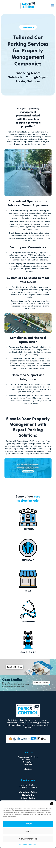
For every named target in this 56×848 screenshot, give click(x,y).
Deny (28, 831)
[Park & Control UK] (28, 5)
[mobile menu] (52, 5)
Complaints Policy (28, 792)
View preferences (28, 838)
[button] (52, 804)
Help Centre (28, 769)
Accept (28, 823)
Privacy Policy (23, 844)
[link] (28, 667)
